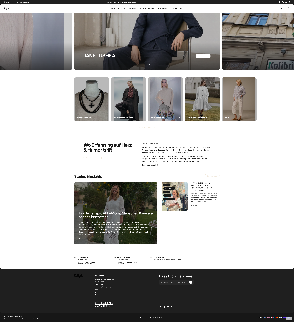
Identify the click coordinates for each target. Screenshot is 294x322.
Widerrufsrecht (7, 318)
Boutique (167, 185)
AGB (22, 318)
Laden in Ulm (99, 284)
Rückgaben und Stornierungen (104, 279)
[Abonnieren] (190, 282)
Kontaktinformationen (37, 318)
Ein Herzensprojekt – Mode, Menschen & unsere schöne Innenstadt (116, 215)
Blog (96, 289)
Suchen (97, 295)
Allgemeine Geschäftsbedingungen (106, 287)
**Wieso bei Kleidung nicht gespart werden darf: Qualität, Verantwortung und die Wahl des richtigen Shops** (205, 186)
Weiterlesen (82, 239)
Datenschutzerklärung (15, 318)
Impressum (30, 318)
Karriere (97, 292)
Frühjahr (167, 192)
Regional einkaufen (169, 199)
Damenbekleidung (169, 188)
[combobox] (8, 2)
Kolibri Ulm (167, 195)
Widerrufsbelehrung (101, 281)
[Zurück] (103, 2)
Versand (25, 318)
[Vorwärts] (140, 2)
